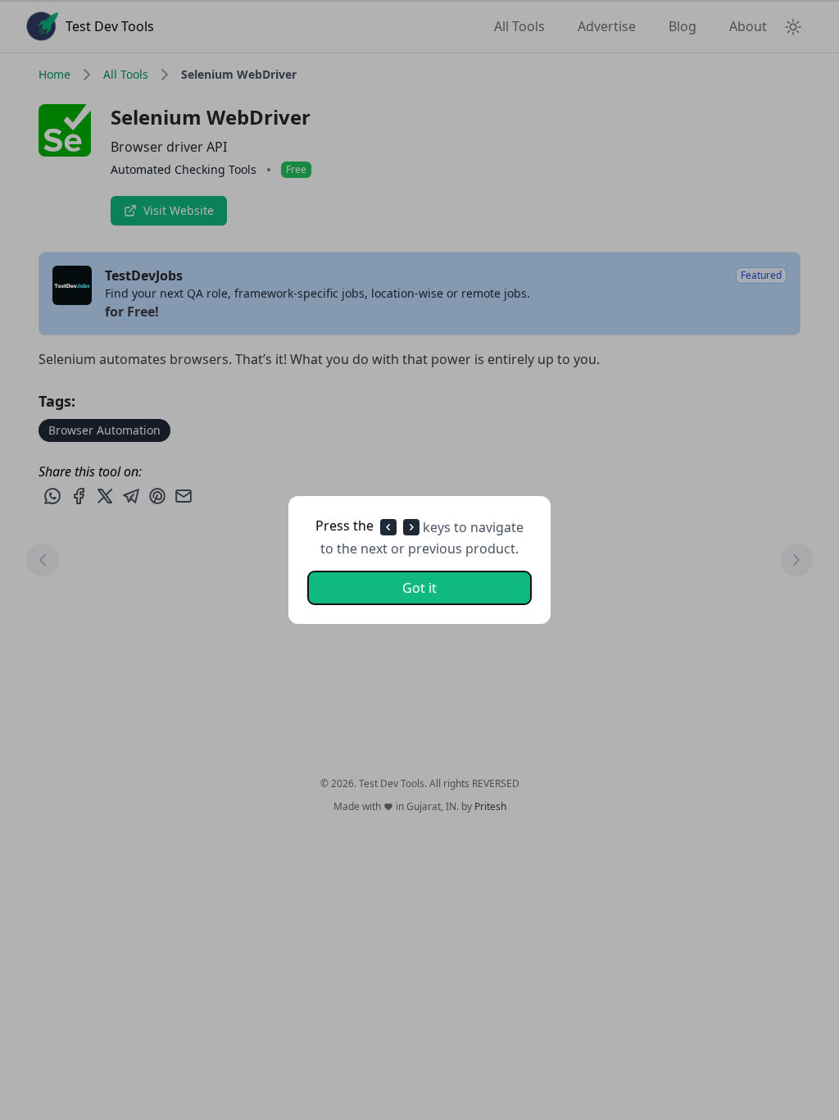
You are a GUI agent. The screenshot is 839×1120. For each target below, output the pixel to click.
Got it (419, 588)
